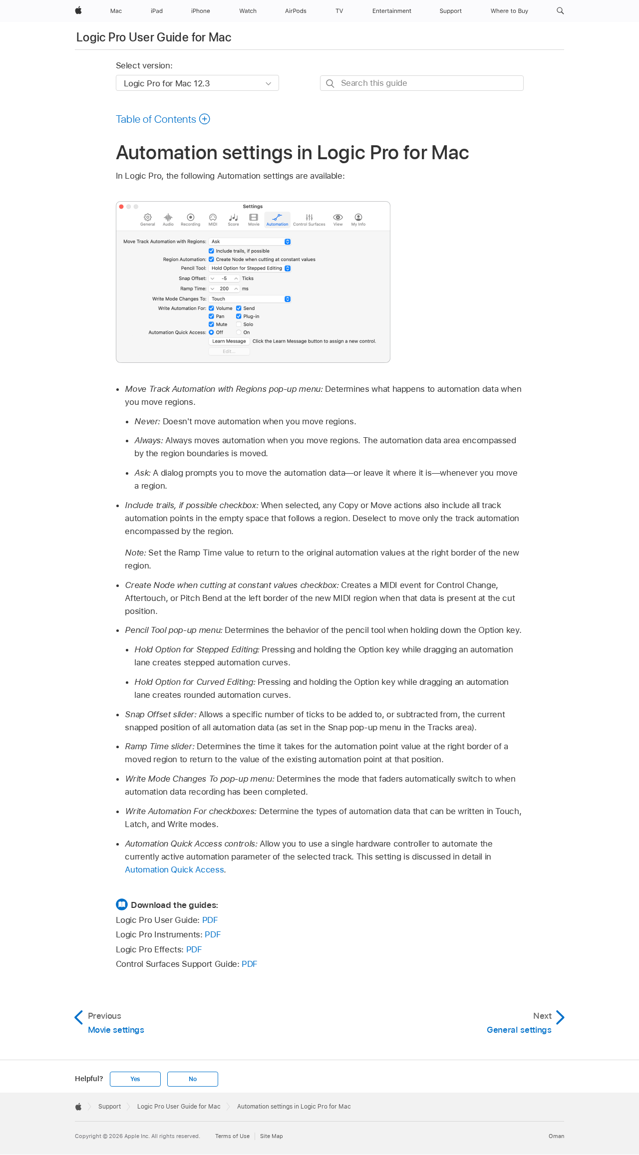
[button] (560, 11)
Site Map (271, 1136)
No (193, 1079)
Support (109, 1106)
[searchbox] (422, 83)
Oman (556, 1136)
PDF (210, 920)
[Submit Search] (330, 83)
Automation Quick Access (174, 869)
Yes (135, 1079)
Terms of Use (232, 1136)
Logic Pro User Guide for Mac (153, 37)
